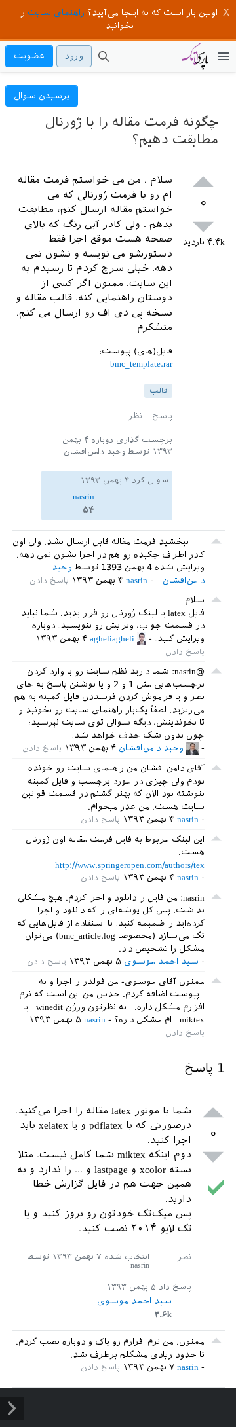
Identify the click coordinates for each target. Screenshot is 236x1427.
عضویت (29, 56)
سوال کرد (150, 480)
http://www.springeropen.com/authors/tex (130, 865)
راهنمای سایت (56, 13)
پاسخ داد (175, 1287)
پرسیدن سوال (41, 96)
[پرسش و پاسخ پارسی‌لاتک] (195, 62)
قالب (158, 390)
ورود (74, 56)
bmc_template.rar (141, 364)
